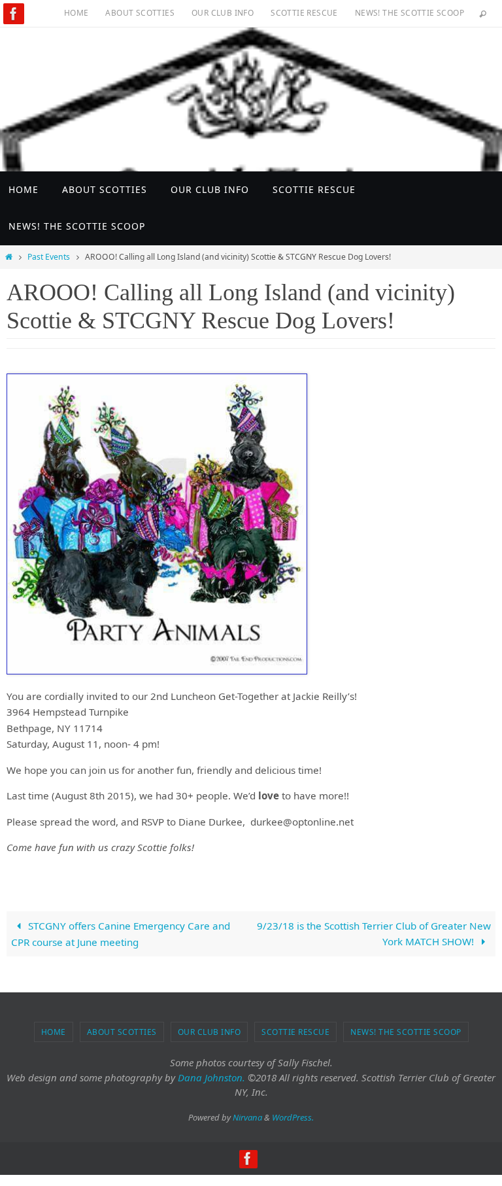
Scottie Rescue (304, 12)
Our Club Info (223, 12)
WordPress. (293, 1117)
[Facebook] (13, 13)
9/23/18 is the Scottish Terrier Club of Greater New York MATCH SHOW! (374, 933)
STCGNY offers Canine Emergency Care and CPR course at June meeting (120, 934)
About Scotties (140, 12)
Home (76, 12)
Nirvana (247, 1117)
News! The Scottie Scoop (409, 12)
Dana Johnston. (211, 1077)
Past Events (48, 256)
